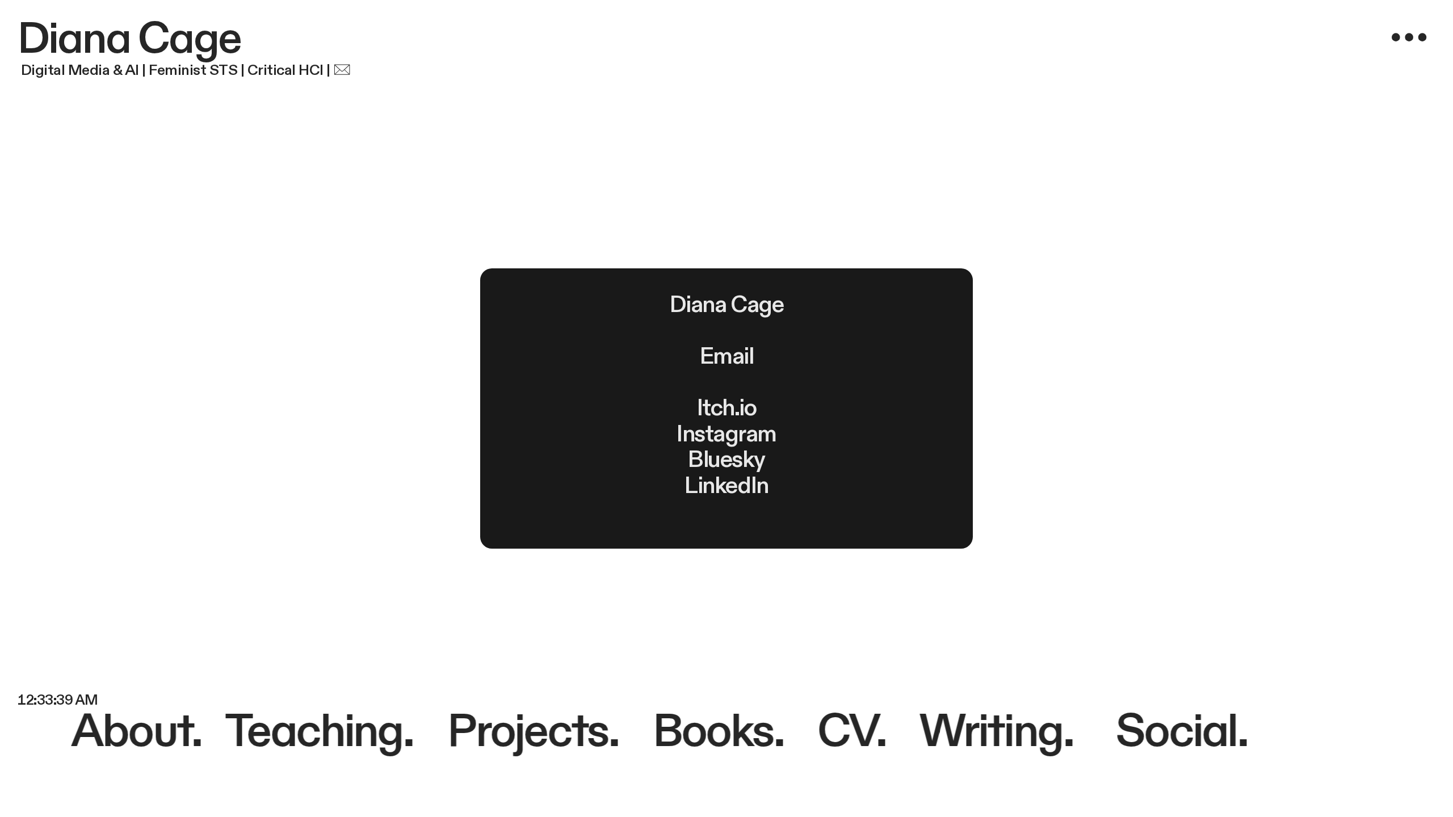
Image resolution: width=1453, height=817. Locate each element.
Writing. (991, 732)
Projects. (531, 732)
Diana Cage (129, 39)
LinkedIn (726, 486)
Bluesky (726, 459)
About (134, 732)
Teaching (313, 732)
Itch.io (727, 408)
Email (727, 356)
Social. (1181, 732)
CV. (850, 732)
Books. (708, 732)
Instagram (726, 434)
